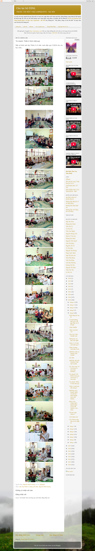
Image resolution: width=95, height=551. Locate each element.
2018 (69, 300)
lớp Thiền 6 (25, 486)
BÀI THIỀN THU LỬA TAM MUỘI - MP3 (72, 190)
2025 (69, 281)
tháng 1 (72, 442)
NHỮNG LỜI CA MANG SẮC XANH (74, 353)
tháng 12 (72, 302)
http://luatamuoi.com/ (36, 31)
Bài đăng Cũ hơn (56, 535)
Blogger (58, 545)
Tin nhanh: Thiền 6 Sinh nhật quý (74, 382)
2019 (69, 297)
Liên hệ (25, 26)
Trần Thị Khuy (70, 243)
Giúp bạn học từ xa (63, 26)
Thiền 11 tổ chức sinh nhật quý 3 (74, 344)
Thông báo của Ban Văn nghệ (73, 339)
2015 (69, 451)
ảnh (20, 486)
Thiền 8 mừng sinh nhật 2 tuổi (74, 348)
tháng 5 (72, 431)
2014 (69, 454)
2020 (69, 294)
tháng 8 (72, 313)
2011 (69, 462)
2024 (69, 284)
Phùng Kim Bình (70, 238)
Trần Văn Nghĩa (70, 231)
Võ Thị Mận (69, 248)
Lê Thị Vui (69, 272)
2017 (69, 446)
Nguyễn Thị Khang (71, 250)
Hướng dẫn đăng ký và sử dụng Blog (72, 202)
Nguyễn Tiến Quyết (71, 241)
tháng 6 (72, 429)
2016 (69, 448)
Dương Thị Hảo (70, 265)
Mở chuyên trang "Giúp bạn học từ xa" (72, 182)
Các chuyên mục (40, 26)
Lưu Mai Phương (71, 262)
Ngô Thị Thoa (70, 221)
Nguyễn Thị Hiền (71, 267)
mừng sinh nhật (33, 486)
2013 (69, 456)
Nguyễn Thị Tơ (70, 245)
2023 (69, 286)
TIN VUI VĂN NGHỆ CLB (73, 335)
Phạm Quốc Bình (71, 253)
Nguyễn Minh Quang (29, 484)
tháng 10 (72, 307)
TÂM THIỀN (73, 327)
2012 (69, 459)
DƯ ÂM (71, 358)
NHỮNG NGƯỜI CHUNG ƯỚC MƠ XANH (74, 362)
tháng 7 (72, 426)
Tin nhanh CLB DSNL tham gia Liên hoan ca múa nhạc (74, 376)
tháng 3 (72, 437)
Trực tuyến (69, 62)
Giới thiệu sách (73, 417)
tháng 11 (72, 305)
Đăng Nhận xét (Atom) (27, 539)
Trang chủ (18, 26)
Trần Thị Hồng (70, 260)
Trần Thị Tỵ (69, 226)
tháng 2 (72, 439)
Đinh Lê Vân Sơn (71, 236)
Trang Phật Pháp (51, 26)
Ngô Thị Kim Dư (71, 255)
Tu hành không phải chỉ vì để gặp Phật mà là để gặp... (74, 322)
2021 (69, 292)
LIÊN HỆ (54, 33)
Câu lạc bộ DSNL (26, 8)
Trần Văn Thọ (70, 270)
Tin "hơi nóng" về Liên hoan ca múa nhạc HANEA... (74, 369)
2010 (69, 464)
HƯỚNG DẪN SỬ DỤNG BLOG (71, 198)
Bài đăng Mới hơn (23, 535)
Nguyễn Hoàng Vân (71, 233)
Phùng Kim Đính (70, 224)
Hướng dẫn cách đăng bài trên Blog (72, 210)
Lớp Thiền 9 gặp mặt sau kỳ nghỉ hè (74, 421)
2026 (69, 278)
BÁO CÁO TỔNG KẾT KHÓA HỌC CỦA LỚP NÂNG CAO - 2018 (73, 406)
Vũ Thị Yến (69, 229)
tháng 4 (72, 434)
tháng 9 (72, 310)
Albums (31, 26)
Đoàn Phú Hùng (70, 258)
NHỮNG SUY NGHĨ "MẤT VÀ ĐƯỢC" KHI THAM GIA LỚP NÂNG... (73, 395)
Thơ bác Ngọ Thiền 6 (73, 413)
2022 (69, 289)
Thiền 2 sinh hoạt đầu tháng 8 (74, 387)
